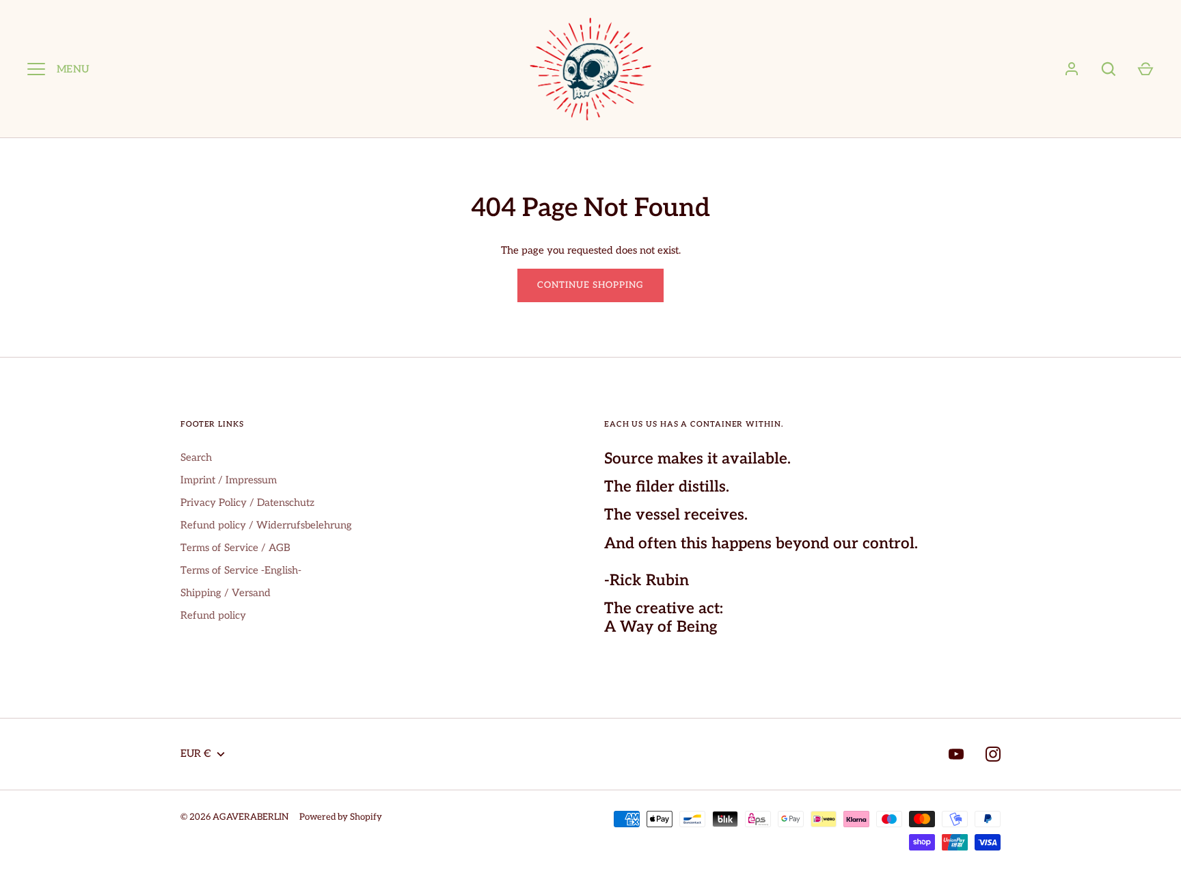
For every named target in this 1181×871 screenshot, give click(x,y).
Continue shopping (590, 285)
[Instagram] (993, 754)
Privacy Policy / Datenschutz (247, 502)
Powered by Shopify (340, 817)
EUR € (195, 753)
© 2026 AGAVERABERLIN (234, 817)
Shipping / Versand (225, 593)
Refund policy (213, 615)
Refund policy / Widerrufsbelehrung (266, 525)
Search (196, 457)
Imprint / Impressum (228, 480)
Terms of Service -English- (240, 570)
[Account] (1072, 69)
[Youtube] (956, 754)
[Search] (1109, 69)
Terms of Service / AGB (235, 547)
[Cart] (1145, 69)
